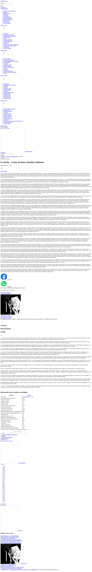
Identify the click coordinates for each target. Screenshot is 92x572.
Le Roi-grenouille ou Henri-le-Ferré (10, 61)
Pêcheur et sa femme (7, 116)
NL (30, 396)
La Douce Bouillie (7, 48)
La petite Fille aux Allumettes (9, 36)
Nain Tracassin (6, 21)
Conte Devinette (6, 37)
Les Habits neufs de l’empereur (10, 72)
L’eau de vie (5, 91)
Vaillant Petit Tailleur (7, 111)
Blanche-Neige (6, 20)
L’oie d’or (5, 87)
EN (22, 396)
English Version (4, 171)
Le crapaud (5, 119)
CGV (29, 569)
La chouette (5, 69)
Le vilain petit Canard (7, 118)
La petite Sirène (6, 110)
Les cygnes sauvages (7, 122)
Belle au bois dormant (8, 19)
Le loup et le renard (7, 64)
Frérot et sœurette (7, 93)
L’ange (4, 73)
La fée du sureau (6, 117)
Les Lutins (5, 63)
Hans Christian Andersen (13, 156)
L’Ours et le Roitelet (7, 39)
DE (26, 396)
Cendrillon (5, 14)
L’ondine (5, 43)
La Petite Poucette (7, 115)
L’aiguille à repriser (5, 438)
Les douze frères (6, 96)
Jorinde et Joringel (7, 66)
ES (24, 396)
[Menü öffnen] (1, 2)
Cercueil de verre (7, 97)
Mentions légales (13, 569)
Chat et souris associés (8, 70)
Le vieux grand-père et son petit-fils (10, 44)
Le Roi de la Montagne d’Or (9, 109)
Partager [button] (2, 155)
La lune (4, 38)
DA (32, 396)
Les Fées (5, 68)
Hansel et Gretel (6, 13)
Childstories (3, 152)
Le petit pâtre (6, 47)
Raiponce (5, 12)
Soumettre (3, 436)
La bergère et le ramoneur (6, 437)
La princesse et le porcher (8, 60)
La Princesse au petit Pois (8, 34)
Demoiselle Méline (7, 88)
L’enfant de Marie (7, 89)
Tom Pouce (5, 86)
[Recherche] (1, 5)
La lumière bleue (6, 94)
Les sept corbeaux (7, 58)
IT (28, 396)
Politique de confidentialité (12, 434)
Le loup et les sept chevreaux (9, 11)
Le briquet (5, 112)
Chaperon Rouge (7, 17)
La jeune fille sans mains (8, 92)
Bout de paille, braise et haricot (9, 45)
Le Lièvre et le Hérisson (8, 67)
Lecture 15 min (4, 156)
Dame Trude (6, 33)
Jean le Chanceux (7, 23)
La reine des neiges (7, 113)
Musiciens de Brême (7, 18)
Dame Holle (5, 15)
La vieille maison (7, 123)
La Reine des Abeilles (8, 40)
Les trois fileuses (6, 62)
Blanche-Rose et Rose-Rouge (9, 85)
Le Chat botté (6, 83)
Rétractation (33, 569)
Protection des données (22, 569)
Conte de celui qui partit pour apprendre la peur (13, 121)
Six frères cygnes (7, 98)
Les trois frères (6, 42)
